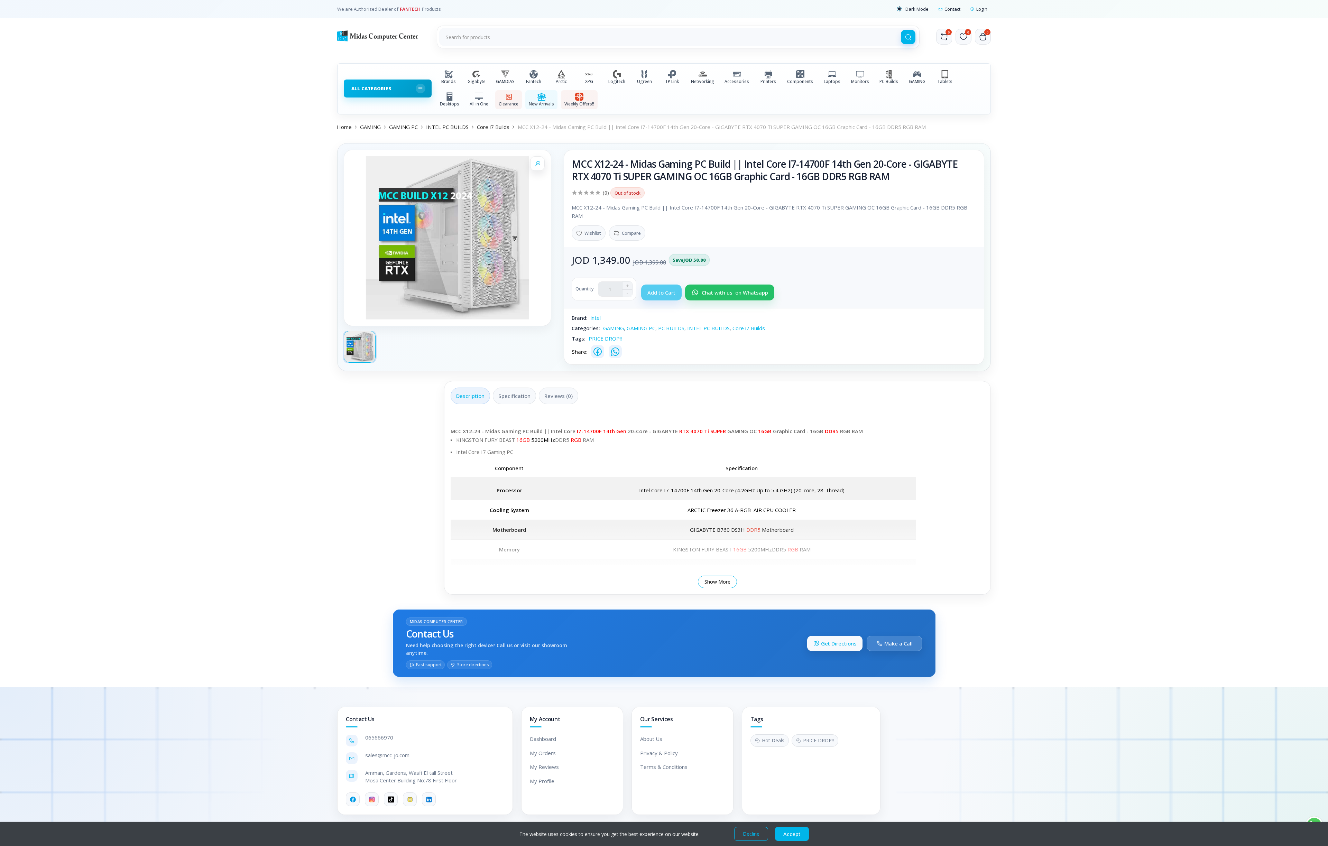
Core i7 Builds (493, 126)
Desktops (449, 104)
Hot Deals (773, 740)
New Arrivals (541, 104)
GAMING (917, 81)
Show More (717, 581)
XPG (589, 81)
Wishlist (592, 233)
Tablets (944, 81)
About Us (651, 738)
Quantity (584, 289)
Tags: (578, 338)
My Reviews (544, 766)
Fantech (533, 81)
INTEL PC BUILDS (447, 126)
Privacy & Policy (659, 753)
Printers (768, 81)
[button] (912, 9)
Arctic (561, 81)
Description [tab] (470, 395)
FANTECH (411, 9)
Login (981, 9)
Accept (792, 833)
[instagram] (372, 799)
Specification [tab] (514, 395)
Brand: (580, 317)
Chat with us (735, 292)
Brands (448, 81)
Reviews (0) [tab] (558, 395)
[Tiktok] (391, 799)
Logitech (616, 81)
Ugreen (644, 81)
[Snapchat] (410, 799)
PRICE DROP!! (605, 338)
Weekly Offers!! (579, 104)
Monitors (860, 81)
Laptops (832, 81)
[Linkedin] (429, 799)
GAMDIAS (505, 81)
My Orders (543, 753)
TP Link (672, 81)
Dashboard (543, 738)
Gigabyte (477, 81)
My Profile (542, 781)
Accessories (737, 81)
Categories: (586, 328)
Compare (631, 233)
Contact (952, 9)
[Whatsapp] (615, 351)
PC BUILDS (671, 328)
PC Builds (888, 81)
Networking (702, 81)
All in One (479, 104)
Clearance (508, 104)
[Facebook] (597, 351)
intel (596, 317)
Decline (751, 833)
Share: (580, 351)
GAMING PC (403, 126)
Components (800, 81)
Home (344, 126)
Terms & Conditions (664, 766)
